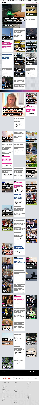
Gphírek (21, 0)
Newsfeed (13, 0)
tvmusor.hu (28, 384)
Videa (10, 0)
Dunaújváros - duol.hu (4, 388)
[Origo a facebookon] (28, 371)
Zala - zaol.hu (3, 400)
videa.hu (28, 397)
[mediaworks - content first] (6, 378)
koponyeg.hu (28, 396)
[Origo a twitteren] (30, 371)
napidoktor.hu (15, 399)
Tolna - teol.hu (3, 397)
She (23, 0)
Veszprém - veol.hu (4, 399)
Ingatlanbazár (29, 0)
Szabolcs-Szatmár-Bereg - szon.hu (6, 396)
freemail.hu (28, 395)
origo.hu (15, 386)
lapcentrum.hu (28, 398)
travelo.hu (15, 401)
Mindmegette (7, 0)
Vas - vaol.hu (3, 398)
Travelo (19, 0)
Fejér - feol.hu (3, 389)
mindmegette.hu (16, 400)
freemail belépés (35, 2)
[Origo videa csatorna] (33, 371)
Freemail (16, 0)
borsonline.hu (28, 388)
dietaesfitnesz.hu (16, 402)
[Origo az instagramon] (31, 371)
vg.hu (14, 390)
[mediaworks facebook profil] (34, 378)
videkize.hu (28, 383)
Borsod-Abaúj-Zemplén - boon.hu (6, 386)
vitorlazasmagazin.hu (29, 382)
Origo (3, 0)
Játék (32, 0)
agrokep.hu (15, 391)
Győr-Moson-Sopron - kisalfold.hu (6, 390)
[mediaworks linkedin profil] (36, 378)
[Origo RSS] (34, 371)
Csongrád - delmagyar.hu (5, 387)
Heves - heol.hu (3, 392)
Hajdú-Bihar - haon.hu (4, 391)
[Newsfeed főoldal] (4, 371)
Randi (25, 0)
